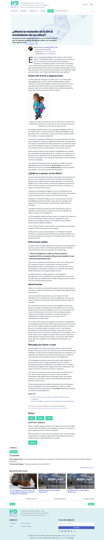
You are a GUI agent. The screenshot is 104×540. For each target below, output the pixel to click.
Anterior (12, 504)
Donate (32, 442)
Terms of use (63, 538)
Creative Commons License (68, 535)
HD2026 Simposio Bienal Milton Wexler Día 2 (78, 491)
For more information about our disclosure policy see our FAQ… (48, 408)
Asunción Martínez (50, 54)
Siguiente (91, 504)
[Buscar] (92, 11)
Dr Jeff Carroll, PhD (49, 51)
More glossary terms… (87, 467)
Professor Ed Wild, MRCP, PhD (47, 47)
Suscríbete (76, 527)
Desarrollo (13, 452)
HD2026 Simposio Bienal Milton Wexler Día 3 (49, 491)
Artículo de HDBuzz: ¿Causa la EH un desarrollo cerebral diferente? (52, 401)
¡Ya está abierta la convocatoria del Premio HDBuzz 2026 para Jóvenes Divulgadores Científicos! (22, 492)
